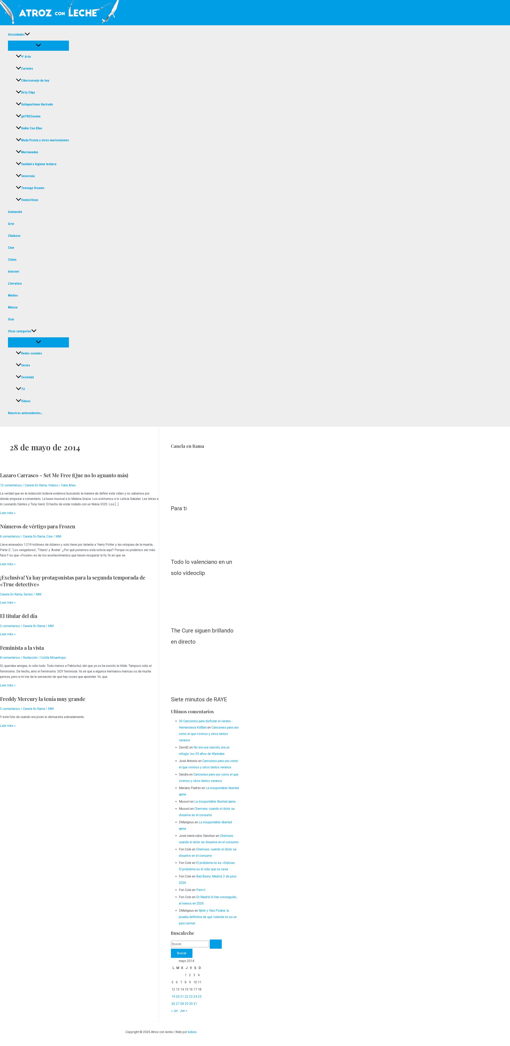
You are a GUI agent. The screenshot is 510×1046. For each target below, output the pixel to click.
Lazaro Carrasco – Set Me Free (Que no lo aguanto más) (64, 475)
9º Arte (26, 57)
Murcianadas (29, 152)
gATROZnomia (30, 116)
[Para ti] (203, 477)
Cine (11, 248)
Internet (13, 271)
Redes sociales (31, 353)
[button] (27, 35)
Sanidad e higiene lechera (38, 164)
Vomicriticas (29, 200)
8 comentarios (10, 658)
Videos (25, 401)
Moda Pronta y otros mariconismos (45, 140)
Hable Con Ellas (31, 128)
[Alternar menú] (38, 45)
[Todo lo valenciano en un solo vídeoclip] (203, 539)
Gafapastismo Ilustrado (37, 104)
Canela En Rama (36, 485)
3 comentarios (10, 709)
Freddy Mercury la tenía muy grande (42, 698)
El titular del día (18, 615)
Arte (11, 224)
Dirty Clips (28, 92)
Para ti (175, 511)
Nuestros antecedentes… (25, 413)
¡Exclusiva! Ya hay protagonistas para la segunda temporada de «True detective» (72, 581)
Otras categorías (19, 331)
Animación (15, 212)
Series (25, 365)
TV (23, 389)
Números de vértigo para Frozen (37, 526)
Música (13, 307)
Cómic (12, 260)
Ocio (11, 319)
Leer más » (8, 513)
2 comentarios (10, 626)
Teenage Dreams (32, 188)
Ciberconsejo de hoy (35, 80)
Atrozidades (16, 34)
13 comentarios (11, 485)
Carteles (27, 68)
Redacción (30, 658)
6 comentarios (10, 536)
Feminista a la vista (22, 647)
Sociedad (27, 377)
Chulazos (14, 236)
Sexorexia (28, 176)
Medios (13, 295)
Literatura (15, 283)
